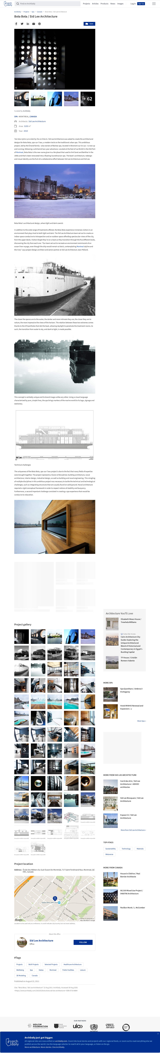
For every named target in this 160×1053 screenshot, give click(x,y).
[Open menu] (154, 4)
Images (120, 3)
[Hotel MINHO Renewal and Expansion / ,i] (110, 711)
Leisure (83, 970)
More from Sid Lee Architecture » (133, 830)
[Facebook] (16, 24)
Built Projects (34, 964)
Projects (86, 3)
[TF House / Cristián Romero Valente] (112, 662)
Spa (16, 116)
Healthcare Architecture (72, 964)
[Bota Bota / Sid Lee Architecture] (21, 636)
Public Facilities (68, 970)
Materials (140, 849)
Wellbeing (20, 970)
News (112, 3)
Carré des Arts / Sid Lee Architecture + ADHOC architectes (130, 784)
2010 (26, 131)
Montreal (19, 152)
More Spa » (141, 721)
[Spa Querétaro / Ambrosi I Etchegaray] (110, 694)
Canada (33, 116)
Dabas (41, 970)
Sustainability (110, 849)
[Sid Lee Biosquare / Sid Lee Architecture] (110, 804)
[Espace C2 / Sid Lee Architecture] (110, 820)
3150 (26, 126)
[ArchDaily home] (8, 3)
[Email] (34, 24)
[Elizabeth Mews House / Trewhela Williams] (112, 624)
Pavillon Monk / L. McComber (132, 907)
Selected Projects (51, 964)
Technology (126, 849)
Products (104, 3)
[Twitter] (22, 24)
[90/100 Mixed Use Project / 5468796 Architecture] (110, 896)
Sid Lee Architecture (37, 121)
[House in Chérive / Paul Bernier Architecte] (110, 879)
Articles (95, 3)
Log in (133, 3)
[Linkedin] (28, 24)
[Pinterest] (39, 24)
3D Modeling (21, 975)
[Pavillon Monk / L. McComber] (110, 913)
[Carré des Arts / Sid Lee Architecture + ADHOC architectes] (110, 787)
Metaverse (109, 854)
